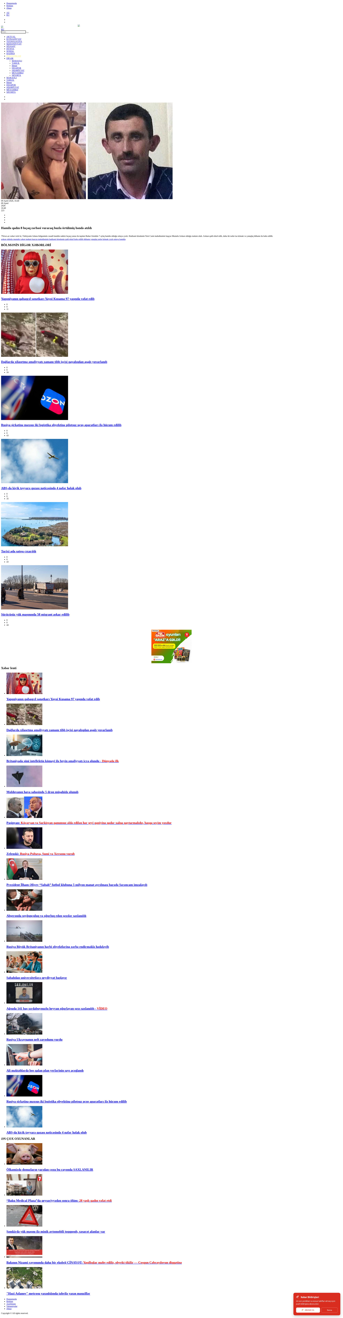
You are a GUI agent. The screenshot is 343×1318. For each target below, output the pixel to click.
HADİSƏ (10, 53)
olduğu (9, 239)
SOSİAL (10, 51)
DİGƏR (9, 58)
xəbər (22, 239)
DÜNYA (10, 49)
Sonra (329, 1310)
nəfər (99, 239)
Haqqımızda (11, 3)
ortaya (116, 239)
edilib (80, 239)
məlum (28, 239)
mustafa (16, 239)
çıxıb (110, 239)
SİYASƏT (10, 46)
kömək (105, 239)
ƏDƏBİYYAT (18, 70)
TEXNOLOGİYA (14, 41)
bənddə (122, 239)
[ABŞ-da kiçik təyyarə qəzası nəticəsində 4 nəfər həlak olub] (171, 461)
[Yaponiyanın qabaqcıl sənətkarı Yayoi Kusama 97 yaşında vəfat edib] (171, 272)
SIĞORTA (16, 75)
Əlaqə (9, 8)
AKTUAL (11, 37)
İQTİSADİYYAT (13, 39)
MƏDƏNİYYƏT (14, 44)
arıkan (3, 239)
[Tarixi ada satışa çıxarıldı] (171, 524)
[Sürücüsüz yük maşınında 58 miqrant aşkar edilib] (171, 587)
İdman (14, 65)
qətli (67, 239)
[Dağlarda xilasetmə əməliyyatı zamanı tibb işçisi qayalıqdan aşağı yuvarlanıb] (171, 335)
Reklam (9, 6)
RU (8, 15)
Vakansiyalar (11, 1306)
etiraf (71, 239)
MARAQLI (17, 61)
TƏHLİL (16, 63)
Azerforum (11, 1304)
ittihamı (86, 239)
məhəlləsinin (43, 239)
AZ (7, 13)
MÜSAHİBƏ (17, 73)
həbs (76, 239)
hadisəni (52, 239)
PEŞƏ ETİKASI (13, 56)
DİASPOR (16, 68)
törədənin (60, 239)
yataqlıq (93, 239)
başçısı (34, 239)
